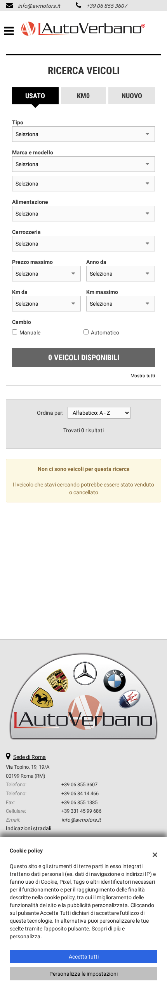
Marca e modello (32, 152)
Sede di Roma (29, 757)
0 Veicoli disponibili (83, 357)
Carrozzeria (26, 232)
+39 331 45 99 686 (81, 811)
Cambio (21, 322)
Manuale (30, 332)
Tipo (17, 122)
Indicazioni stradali (28, 828)
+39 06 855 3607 (106, 6)
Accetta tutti (84, 956)
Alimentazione (30, 202)
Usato (35, 96)
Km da (20, 292)
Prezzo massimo (32, 262)
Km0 (83, 96)
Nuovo (132, 96)
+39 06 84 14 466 (80, 793)
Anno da (96, 262)
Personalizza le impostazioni (83, 974)
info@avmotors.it (39, 6)
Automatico (105, 332)
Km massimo (102, 292)
